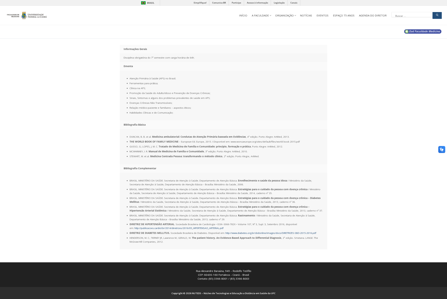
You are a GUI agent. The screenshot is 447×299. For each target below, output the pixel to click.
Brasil (150, 2)
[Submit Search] (437, 15)
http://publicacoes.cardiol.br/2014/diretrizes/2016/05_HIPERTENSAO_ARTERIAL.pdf (179, 228)
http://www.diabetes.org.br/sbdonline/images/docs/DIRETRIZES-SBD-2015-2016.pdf (270, 233)
